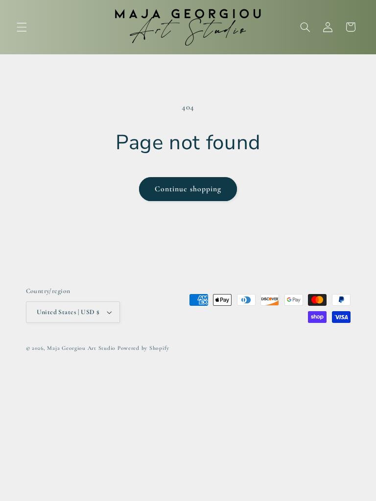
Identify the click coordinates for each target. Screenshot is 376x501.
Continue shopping (188, 189)
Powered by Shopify (143, 347)
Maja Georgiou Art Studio (81, 347)
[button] (21, 27)
